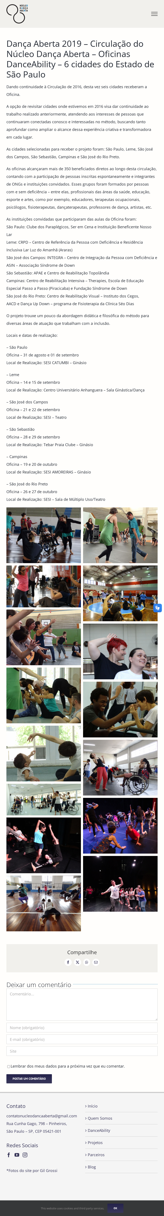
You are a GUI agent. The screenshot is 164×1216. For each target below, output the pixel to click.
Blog (92, 1166)
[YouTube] (17, 1155)
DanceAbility (99, 1130)
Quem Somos (100, 1118)
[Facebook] (8, 1155)
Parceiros (96, 1154)
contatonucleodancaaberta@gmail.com (41, 1115)
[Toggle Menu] (154, 14)
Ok (115, 1208)
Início (93, 1106)
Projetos (95, 1142)
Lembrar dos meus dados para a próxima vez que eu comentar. (68, 1066)
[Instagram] (25, 1155)
